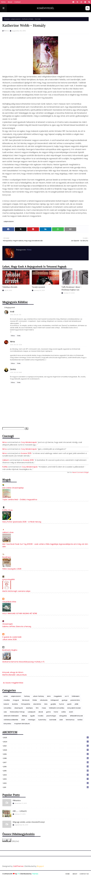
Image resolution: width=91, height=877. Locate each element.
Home (3, 2)
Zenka (13, 369)
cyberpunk (31, 712)
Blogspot (40, 866)
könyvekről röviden (74, 708)
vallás (63, 712)
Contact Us (84, 874)
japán (69, 704)
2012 (46, 783)
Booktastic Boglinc (9, 650)
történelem (76, 696)
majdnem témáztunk (22, 724)
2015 (46, 771)
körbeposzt (55, 700)
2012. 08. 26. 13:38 (16, 345)
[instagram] (81, 2)
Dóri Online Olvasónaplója (13, 488)
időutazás (44, 700)
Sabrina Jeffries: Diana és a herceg (16, 626)
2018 (46, 758)
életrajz (24, 716)
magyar (16, 700)
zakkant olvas (8, 532)
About (10, 2)
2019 (46, 754)
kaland (6, 704)
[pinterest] (85, 2)
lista (45, 704)
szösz (6, 696)
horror (56, 712)
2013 (45, 779)
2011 (46, 787)
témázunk (25, 700)
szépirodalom (16, 19)
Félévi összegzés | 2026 (11, 569)
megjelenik (58, 696)
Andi (12, 311)
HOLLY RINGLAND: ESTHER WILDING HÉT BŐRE (19, 613)
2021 (45, 746)
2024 (23, 720)
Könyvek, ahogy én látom (12, 672)
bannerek (52, 720)
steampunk (18, 708)
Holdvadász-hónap (17, 712)
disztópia (29, 708)
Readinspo (6, 557)
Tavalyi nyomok (38, 287)
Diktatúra (17, 800)
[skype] (89, 2)
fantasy (27, 696)
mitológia (31, 720)
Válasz (13, 336)
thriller (35, 700)
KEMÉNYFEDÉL (45, 8)
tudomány (42, 720)
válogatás (63, 716)
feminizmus (70, 720)
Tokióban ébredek (9, 287)
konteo (80, 720)
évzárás (15, 704)
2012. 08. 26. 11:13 (15, 315)
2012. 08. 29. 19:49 (16, 372)
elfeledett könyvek (76, 716)
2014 (45, 775)
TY (18, 874)
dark (61, 720)
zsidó (71, 712)
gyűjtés (53, 704)
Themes (35, 874)
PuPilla (4, 467)
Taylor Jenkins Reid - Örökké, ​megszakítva (19, 499)
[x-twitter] (77, 2)
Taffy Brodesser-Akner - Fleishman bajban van (71, 288)
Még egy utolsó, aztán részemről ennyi (29, 822)
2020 (45, 750)
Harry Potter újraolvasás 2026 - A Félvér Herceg (21, 522)
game (48, 712)
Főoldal (7, 19)
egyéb (32, 716)
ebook (41, 712)
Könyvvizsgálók (8, 579)
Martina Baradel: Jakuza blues (14, 675)
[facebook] (73, 2)
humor (61, 704)
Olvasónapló (7, 624)
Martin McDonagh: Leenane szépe (16, 591)
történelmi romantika (56, 708)
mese (44, 708)
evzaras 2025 (26, 453)
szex (5, 712)
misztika (7, 700)
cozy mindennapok (29, 442)
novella (40, 716)
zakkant (5, 460)
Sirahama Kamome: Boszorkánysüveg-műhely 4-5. (23, 662)
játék (76, 704)
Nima (7, 31)
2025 (45, 737)
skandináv (37, 704)
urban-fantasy (38, 696)
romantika (7, 708)
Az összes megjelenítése (13, 683)
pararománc (75, 700)
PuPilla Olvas (7, 510)
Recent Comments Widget (80, 472)
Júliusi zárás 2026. (9, 639)
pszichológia (51, 716)
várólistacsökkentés (11, 720)
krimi (49, 696)
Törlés (18, 336)
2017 (46, 762)
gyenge (64, 700)
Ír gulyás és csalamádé (11, 637)
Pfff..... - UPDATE (20, 811)
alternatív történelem (11, 716)
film (37, 708)
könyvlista (7, 724)
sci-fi (67, 696)
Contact (17, 2)
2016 (46, 766)
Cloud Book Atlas (9, 602)
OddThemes (18, 866)
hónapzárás (25, 704)
